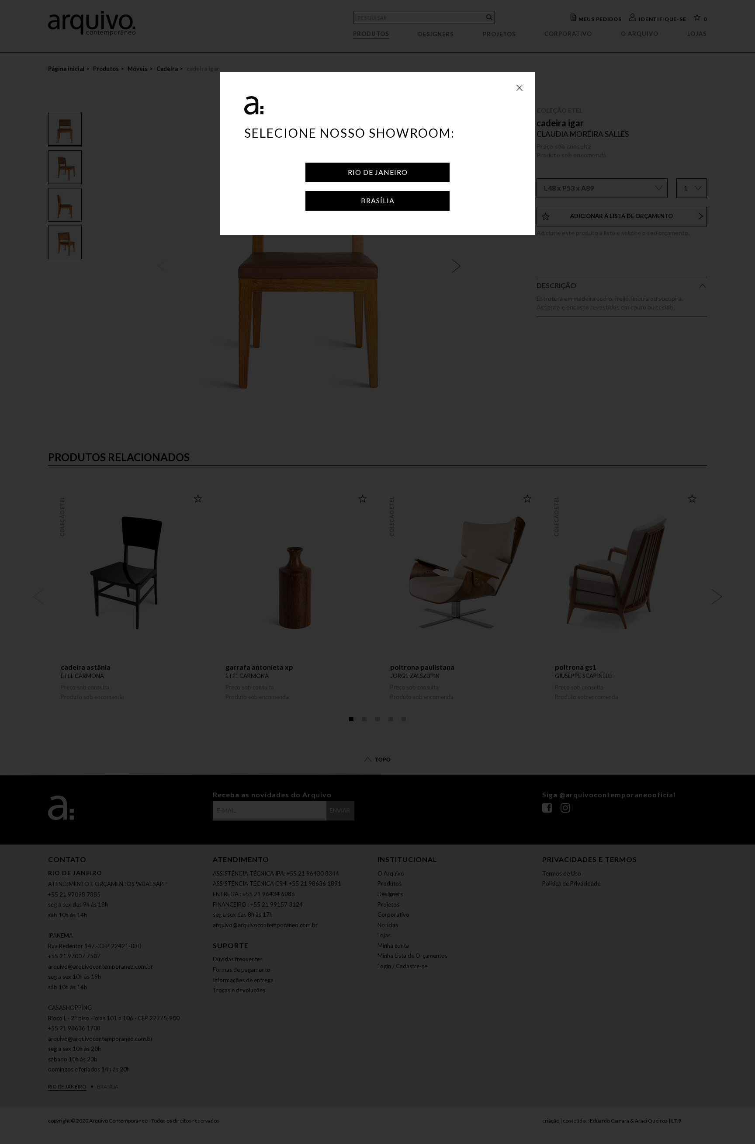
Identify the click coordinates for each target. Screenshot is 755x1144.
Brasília (378, 200)
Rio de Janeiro (378, 172)
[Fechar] (519, 87)
